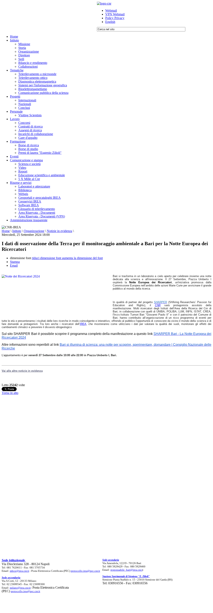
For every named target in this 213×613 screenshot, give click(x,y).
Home (6, 231)
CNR (158, 305)
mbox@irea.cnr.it (19, 570)
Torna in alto (10, 393)
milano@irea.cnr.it (20, 587)
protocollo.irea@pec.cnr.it (85, 570)
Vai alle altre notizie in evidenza (22, 370)
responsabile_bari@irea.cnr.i (126, 569)
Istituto (16, 231)
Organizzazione (34, 231)
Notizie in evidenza (59, 231)
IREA (83, 324)
